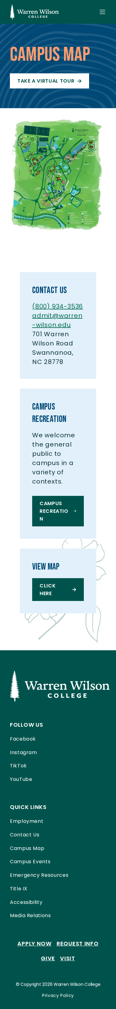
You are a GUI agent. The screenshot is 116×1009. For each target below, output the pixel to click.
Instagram (23, 752)
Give (48, 958)
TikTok (18, 765)
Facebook (23, 738)
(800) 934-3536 (57, 306)
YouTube (21, 779)
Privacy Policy (58, 995)
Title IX (19, 888)
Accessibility (26, 902)
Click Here (48, 589)
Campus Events (30, 861)
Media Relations (30, 915)
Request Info (78, 943)
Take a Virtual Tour (45, 80)
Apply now (34, 943)
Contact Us (24, 834)
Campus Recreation (54, 511)
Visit (67, 958)
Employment (26, 821)
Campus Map (27, 848)
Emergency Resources (39, 875)
